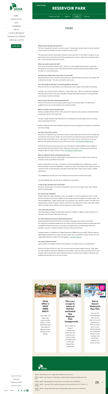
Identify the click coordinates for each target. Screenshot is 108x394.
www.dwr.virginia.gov (76, 237)
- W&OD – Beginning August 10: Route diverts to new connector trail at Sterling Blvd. (57, 381)
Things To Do (16, 19)
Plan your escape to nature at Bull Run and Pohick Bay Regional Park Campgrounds (71, 311)
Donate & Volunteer (16, 385)
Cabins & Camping (16, 40)
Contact (6, 390)
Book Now (16, 46)
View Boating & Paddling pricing (84, 141)
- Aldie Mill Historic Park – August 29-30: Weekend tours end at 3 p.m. (54, 374)
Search (12, 390)
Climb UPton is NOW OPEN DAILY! (45, 306)
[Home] (16, 7)
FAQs (77, 17)
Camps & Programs (16, 33)
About (67, 17)
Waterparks (16, 26)
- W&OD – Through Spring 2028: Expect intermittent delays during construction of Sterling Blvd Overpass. (60, 389)
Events (16, 29)
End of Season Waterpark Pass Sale (95, 305)
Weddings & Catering (16, 36)
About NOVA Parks (16, 376)
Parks (16, 16)
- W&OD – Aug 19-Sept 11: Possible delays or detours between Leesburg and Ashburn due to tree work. (61, 378)
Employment (16, 379)
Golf (16, 23)
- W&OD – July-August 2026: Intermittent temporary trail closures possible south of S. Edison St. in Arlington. (61, 385)
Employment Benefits (16, 382)
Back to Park (41, 5)
